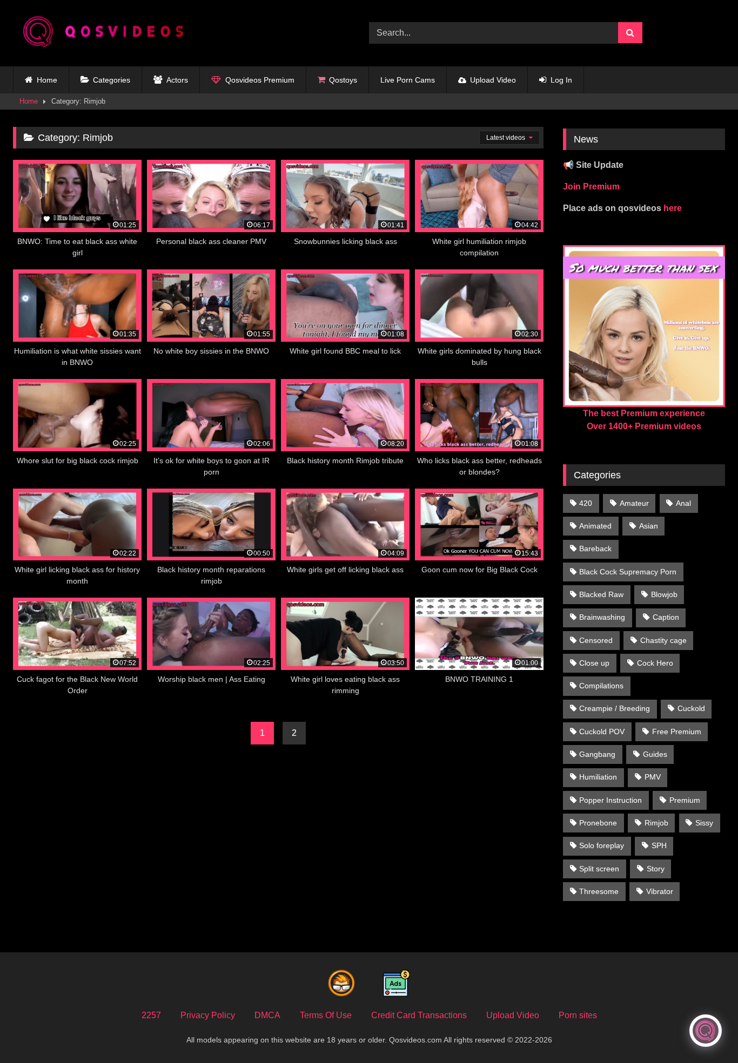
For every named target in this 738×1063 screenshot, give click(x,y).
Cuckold (691, 708)
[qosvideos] (107, 33)
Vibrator (659, 891)
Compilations (601, 685)
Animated (595, 526)
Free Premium (676, 731)
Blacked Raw (601, 594)
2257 (151, 1015)
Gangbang (597, 754)
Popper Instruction (610, 800)
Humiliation (598, 777)
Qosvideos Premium (259, 80)
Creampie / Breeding (614, 708)
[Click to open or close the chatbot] (705, 1030)
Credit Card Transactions (419, 1015)
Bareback (595, 548)
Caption (666, 617)
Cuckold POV (602, 731)
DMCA (267, 1015)
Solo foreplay (601, 845)
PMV (653, 777)
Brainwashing (602, 617)
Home (47, 80)
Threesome (599, 891)
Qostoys (343, 80)
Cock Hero (655, 663)
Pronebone (598, 822)
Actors (177, 80)
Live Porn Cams (407, 80)
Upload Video (493, 80)
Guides (655, 754)
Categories (111, 80)
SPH (659, 845)
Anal (683, 503)
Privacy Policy (207, 1015)
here (672, 208)
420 (585, 503)
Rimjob (656, 822)
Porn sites (578, 1015)
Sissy (704, 822)
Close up (594, 663)
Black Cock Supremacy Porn (627, 571)
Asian (648, 526)
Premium (684, 800)
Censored (596, 640)
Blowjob (664, 594)
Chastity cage (663, 640)
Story (656, 868)
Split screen (599, 868)
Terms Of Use (326, 1015)
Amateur (634, 503)
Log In (561, 80)
